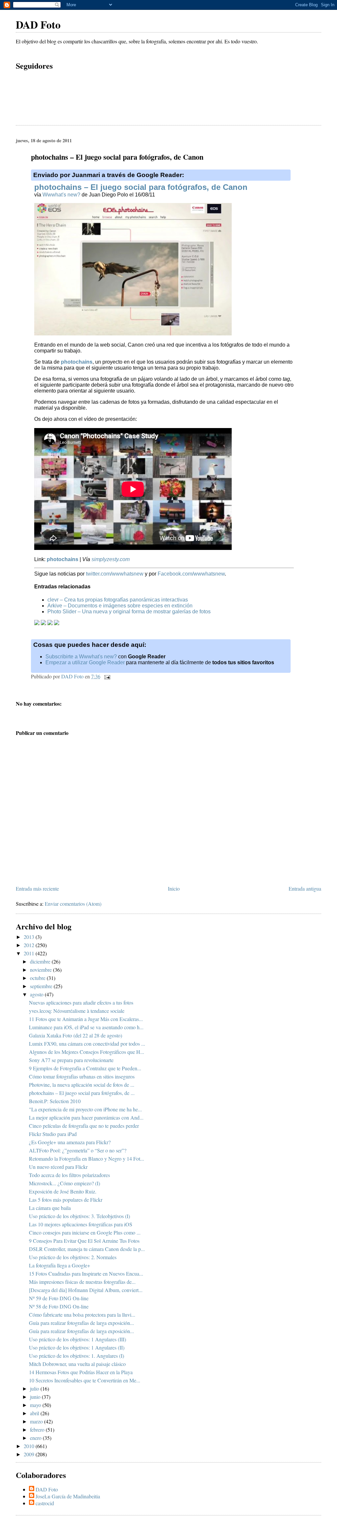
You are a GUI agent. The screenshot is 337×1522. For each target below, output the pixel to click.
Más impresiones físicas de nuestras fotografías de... (82, 1281)
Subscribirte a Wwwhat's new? (81, 656)
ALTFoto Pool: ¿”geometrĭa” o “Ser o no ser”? (77, 1150)
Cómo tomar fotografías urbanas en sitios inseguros (82, 1076)
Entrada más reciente (37, 888)
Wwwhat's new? (61, 194)
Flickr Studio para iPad (53, 1133)
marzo (37, 1421)
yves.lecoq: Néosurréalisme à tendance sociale (76, 1010)
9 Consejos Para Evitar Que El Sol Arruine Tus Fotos (84, 1240)
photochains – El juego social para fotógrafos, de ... (82, 1092)
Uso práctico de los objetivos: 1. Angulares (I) (76, 1355)
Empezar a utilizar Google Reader (85, 662)
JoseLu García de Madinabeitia (68, 1496)
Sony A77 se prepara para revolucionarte (71, 1059)
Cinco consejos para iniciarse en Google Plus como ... (85, 1232)
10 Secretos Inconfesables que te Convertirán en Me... (84, 1380)
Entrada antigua (305, 888)
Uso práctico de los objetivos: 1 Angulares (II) (76, 1347)
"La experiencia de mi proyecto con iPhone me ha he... (85, 1109)
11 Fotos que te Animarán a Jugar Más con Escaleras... (86, 1018)
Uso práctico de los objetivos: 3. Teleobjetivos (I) (79, 1216)
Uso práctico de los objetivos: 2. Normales (73, 1257)
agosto (37, 994)
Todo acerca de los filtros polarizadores (69, 1174)
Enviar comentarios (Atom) (73, 903)
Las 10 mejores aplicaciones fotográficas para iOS (80, 1224)
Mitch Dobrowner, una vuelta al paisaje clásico (77, 1363)
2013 (30, 936)
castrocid (45, 1503)
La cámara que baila (50, 1207)
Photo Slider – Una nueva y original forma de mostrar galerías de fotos (129, 611)
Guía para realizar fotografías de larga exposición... (81, 1322)
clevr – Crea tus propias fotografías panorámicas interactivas (117, 599)
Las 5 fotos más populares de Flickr (65, 1199)
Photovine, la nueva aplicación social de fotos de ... (81, 1084)
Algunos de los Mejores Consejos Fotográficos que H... (86, 1051)
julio (35, 1388)
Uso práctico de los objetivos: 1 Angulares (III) (77, 1339)
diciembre (41, 961)
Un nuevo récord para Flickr (58, 1166)
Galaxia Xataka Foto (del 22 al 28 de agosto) (75, 1035)
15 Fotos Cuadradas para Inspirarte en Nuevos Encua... (86, 1273)
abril (35, 1413)
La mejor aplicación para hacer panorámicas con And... (86, 1117)
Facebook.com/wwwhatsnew (191, 574)
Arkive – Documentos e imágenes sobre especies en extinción (120, 605)
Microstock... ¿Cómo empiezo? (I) (64, 1183)
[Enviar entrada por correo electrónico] (107, 676)
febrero (38, 1429)
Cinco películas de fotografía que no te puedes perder (84, 1125)
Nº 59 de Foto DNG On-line (59, 1298)
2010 (30, 1445)
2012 (30, 945)
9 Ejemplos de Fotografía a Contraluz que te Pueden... (85, 1068)
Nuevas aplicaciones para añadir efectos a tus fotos (81, 1002)
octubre (38, 977)
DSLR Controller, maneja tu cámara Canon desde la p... (87, 1248)
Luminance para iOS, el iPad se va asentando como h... (86, 1027)
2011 (30, 953)
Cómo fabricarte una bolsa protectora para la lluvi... (82, 1314)
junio (36, 1396)
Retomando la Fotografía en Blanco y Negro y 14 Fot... (86, 1158)
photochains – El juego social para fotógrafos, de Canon (140, 187)
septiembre (42, 986)
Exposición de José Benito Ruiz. (62, 1191)
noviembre (41, 969)
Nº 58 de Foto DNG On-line (59, 1306)
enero (36, 1437)
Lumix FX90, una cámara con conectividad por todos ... (87, 1043)
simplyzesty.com (110, 559)
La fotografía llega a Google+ (59, 1265)
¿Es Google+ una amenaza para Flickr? (70, 1142)
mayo (36, 1404)
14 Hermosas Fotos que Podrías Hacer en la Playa (81, 1372)
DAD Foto (38, 24)
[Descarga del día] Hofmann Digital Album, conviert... (86, 1289)
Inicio (174, 888)
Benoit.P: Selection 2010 (55, 1101)
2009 (30, 1454)
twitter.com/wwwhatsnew (114, 574)
